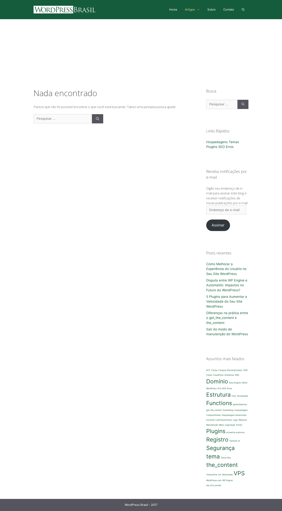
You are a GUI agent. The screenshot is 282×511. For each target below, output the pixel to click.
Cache (214, 370)
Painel (239, 425)
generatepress (240, 404)
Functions (219, 403)
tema (213, 456)
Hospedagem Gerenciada (234, 415)
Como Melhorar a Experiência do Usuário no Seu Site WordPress (226, 269)
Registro (217, 439)
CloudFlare (218, 375)
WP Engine (227, 480)
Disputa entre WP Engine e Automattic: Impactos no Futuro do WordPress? (226, 285)
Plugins (211, 147)
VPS (239, 473)
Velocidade (227, 474)
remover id (234, 441)
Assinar (218, 225)
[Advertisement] (141, 48)
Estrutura (218, 394)
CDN (245, 370)
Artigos (190, 9)
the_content (222, 464)
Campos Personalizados (230, 370)
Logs (235, 420)
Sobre (211, 9)
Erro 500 (222, 388)
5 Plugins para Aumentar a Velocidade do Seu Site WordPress (226, 301)
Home (173, 9)
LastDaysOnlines (223, 420)
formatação (242, 396)
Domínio (217, 381)
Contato (228, 9)
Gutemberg (228, 410)
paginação (230, 425)
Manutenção (212, 425)
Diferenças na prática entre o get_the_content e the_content (227, 318)
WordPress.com (213, 480)
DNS (237, 375)
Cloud (209, 375)
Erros (230, 147)
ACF (208, 370)
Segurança (220, 448)
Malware (243, 420)
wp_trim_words (213, 485)
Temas (234, 142)
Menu (221, 425)
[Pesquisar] (97, 118)
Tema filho (226, 458)
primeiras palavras (235, 432)
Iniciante (210, 420)
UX (219, 474)
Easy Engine (235, 382)
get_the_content (214, 410)
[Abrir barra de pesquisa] (243, 9)
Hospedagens (217, 142)
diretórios (229, 375)
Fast (234, 396)
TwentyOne (211, 474)
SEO (221, 147)
